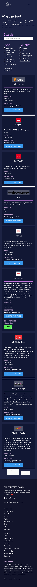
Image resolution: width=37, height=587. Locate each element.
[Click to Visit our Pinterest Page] (10, 498)
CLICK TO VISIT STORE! (13, 110)
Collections (8, 509)
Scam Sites (8, 514)
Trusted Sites (8, 511)
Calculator (7, 546)
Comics (6, 543)
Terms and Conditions (11, 548)
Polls (5, 536)
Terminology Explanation (8, 69)
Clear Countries (25, 61)
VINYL (8, 327)
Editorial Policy (9, 554)
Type (7, 45)
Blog (5, 524)
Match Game (8, 538)
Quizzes (7, 533)
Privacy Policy (9, 551)
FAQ (5, 527)
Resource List (8, 522)
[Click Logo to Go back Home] (8, 4)
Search (8, 34)
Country (25, 45)
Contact (7, 529)
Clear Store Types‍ (10, 64)
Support (7, 556)
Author (6, 519)
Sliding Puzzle (8, 541)
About (6, 516)
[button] (28, 4)
